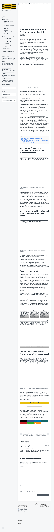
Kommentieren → (45, 442)
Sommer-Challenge (35, 299)
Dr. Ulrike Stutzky (7, 45)
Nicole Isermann (23, 206)
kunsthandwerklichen (29, 91)
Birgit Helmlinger (7, 43)
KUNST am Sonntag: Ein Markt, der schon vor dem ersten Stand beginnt (9, 60)
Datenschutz (4, 50)
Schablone (38, 196)
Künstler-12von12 (7, 35)
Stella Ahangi (34, 265)
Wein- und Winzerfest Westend (37, 116)
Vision (29, 277)
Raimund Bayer (6, 40)
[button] (23, 421)
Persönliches (6, 28)
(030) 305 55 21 (25, 505)
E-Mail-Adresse (38, 479)
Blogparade (39, 410)
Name (21, 479)
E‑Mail (19, 526)
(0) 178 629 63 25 (24, 506)
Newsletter (4, 46)
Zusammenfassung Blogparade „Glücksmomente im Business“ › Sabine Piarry (31, 446)
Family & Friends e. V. (6, 48)
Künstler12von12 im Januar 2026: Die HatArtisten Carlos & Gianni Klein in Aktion (8, 64)
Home (3, 16)
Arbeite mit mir (5, 19)
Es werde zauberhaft (29, 271)
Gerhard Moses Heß (7, 41)
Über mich (4, 18)
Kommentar (22, 466)
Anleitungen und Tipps (8, 31)
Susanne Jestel (24, 274)
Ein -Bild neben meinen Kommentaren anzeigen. (32, 491)
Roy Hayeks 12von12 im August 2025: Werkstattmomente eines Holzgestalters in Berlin (9, 77)
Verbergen (26, 136)
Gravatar (24, 491)
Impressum (20, 517)
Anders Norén (36, 529)
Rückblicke (5, 30)
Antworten (47, 445)
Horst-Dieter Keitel (7, 38)
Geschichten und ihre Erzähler (8, 36)
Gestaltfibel (5, 33)
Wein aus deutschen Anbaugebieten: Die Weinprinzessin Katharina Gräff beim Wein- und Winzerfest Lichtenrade (8, 71)
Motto (21, 278)
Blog (3, 26)
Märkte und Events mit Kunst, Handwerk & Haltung (9, 25)
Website (21, 485)
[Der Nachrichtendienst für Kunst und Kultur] (9, 6)
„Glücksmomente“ (24, 411)
